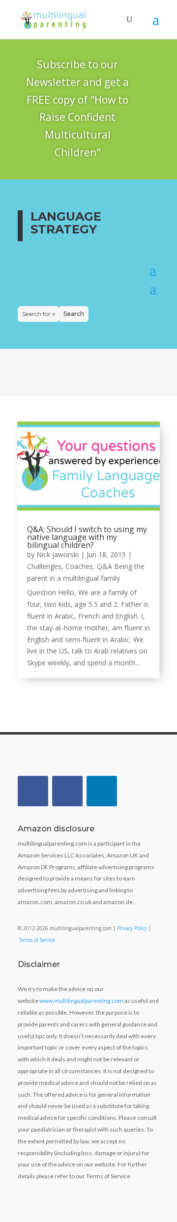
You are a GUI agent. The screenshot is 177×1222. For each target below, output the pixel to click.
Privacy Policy (132, 928)
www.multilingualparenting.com (81, 1000)
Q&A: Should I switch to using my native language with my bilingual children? (87, 537)
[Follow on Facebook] (33, 791)
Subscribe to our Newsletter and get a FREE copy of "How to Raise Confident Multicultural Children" (77, 108)
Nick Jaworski (57, 554)
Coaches (79, 566)
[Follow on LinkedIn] (102, 791)
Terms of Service (37, 940)
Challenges (44, 566)
